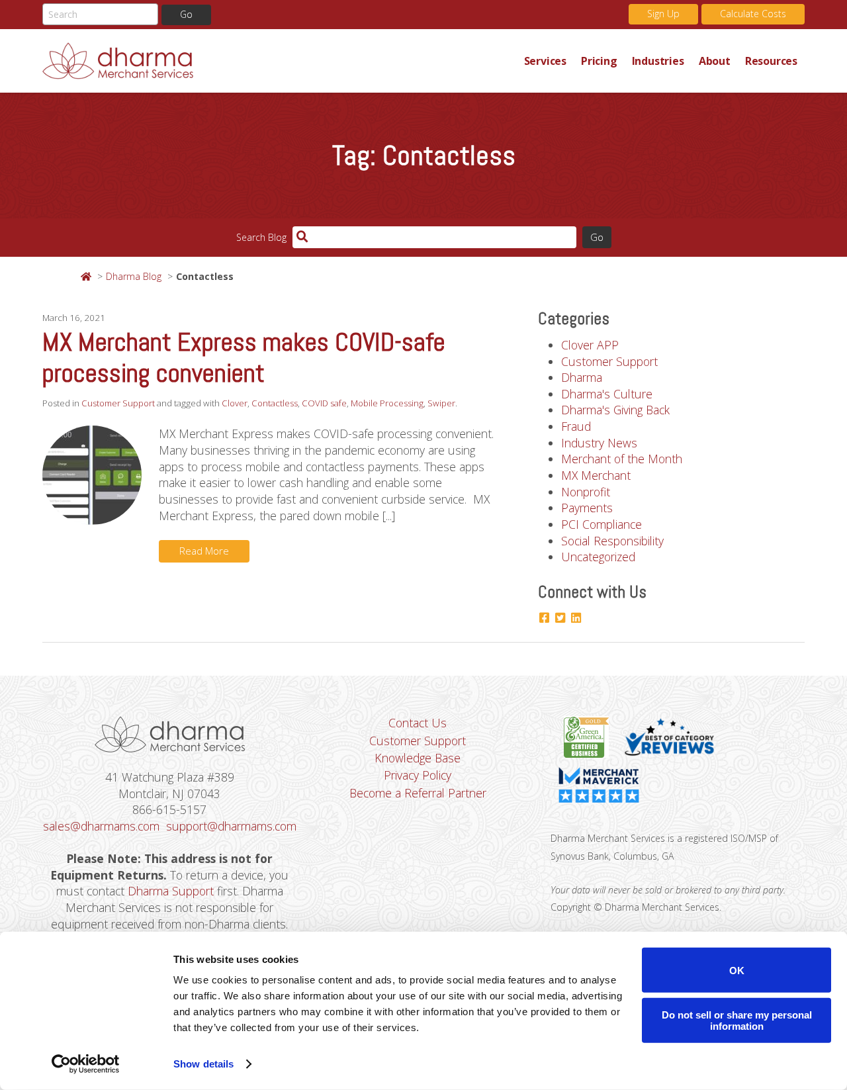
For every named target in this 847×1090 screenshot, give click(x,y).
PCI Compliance (601, 524)
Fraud (576, 426)
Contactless (274, 403)
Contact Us (417, 723)
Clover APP (590, 345)
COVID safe (324, 403)
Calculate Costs (753, 13)
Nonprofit (585, 492)
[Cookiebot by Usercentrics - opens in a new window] (86, 1064)
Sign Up (663, 13)
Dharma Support (171, 891)
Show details (203, 1063)
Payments (587, 508)
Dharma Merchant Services (279, 60)
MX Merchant (596, 475)
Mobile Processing (387, 403)
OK (736, 970)
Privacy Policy (417, 775)
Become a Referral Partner (417, 793)
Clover (234, 403)
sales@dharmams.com (101, 826)
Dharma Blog (133, 276)
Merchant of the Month (621, 459)
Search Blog (261, 237)
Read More (204, 551)
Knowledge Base (418, 758)
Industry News (599, 443)
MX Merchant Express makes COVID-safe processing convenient (243, 357)
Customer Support (118, 403)
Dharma (581, 377)
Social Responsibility (612, 541)
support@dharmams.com (231, 826)
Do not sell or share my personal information (737, 1020)
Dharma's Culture (606, 394)
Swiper (441, 403)
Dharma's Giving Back (615, 410)
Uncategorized (598, 557)
